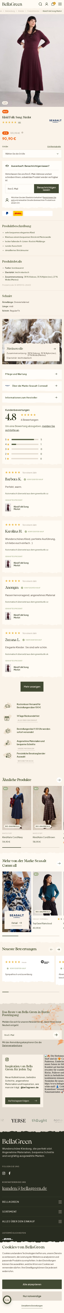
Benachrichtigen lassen (46, 188)
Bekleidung (10, 11)
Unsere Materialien (26, 748)
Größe (5, 146)
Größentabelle (54, 146)
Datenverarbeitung (12, 1045)
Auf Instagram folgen (18, 1100)
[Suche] (40, 4)
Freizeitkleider (33, 11)
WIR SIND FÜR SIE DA (25, 761)
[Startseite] (12, 4)
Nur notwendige (32, 1296)
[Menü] (59, 4)
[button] (59, 949)
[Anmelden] (46, 4)
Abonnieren (56, 1035)
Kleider (21, 11)
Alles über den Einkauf (27, 720)
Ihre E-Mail (9, 1035)
